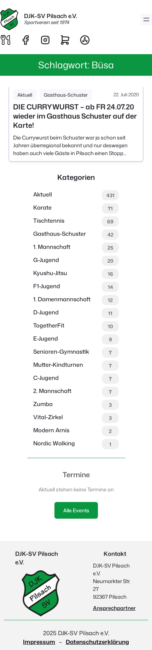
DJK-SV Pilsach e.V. (50, 16)
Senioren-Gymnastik (61, 351)
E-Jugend (45, 338)
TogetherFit (48, 325)
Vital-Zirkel (48, 417)
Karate (42, 207)
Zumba (43, 404)
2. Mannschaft (52, 391)
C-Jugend (46, 378)
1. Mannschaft (51, 247)
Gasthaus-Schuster (66, 94)
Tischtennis (48, 220)
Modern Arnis (51, 430)
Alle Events (76, 510)
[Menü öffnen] (146, 19)
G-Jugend (46, 260)
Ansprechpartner (114, 608)
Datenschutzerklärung (97, 642)
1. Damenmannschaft (61, 299)
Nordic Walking (54, 443)
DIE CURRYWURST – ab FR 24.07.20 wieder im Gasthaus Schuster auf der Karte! (75, 116)
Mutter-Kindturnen (58, 365)
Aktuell (24, 94)
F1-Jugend (46, 286)
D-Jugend (46, 312)
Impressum (39, 642)
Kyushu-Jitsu (50, 273)
